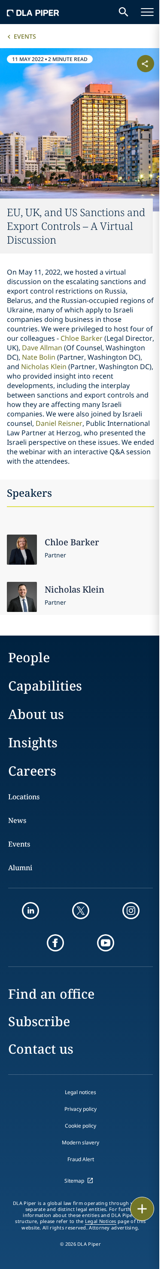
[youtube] (105, 942)
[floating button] (142, 1209)
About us (36, 714)
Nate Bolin (38, 357)
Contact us (40, 1049)
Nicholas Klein (44, 366)
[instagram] (131, 910)
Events (25, 36)
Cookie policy (80, 1125)
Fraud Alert (80, 1159)
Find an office (51, 994)
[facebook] (55, 942)
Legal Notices (100, 1221)
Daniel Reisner (59, 423)
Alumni (20, 867)
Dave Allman (42, 347)
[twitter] (80, 910)
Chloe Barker (82, 338)
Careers (32, 771)
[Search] (123, 12)
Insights (33, 742)
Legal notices (80, 1092)
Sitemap (74, 1180)
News (17, 820)
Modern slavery (80, 1142)
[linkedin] (30, 910)
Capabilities (45, 685)
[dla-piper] (33, 12)
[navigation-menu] (147, 12)
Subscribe (39, 1021)
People (29, 657)
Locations (23, 796)
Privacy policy (80, 1109)
